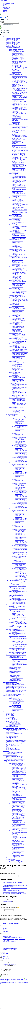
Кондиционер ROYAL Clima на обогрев (16, 687)
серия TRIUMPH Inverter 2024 (19, 97)
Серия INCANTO (16, 705)
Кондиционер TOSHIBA (15, 249)
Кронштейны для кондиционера (14, 742)
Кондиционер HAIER (14, 266)
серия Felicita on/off (17, 108)
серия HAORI (15, 251)
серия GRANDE (16, 122)
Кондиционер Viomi (14, 304)
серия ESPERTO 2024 (17, 614)
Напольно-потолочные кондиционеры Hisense (15, 680)
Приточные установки (11, 753)
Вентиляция (6, 751)
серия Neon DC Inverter (18, 310)
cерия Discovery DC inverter (19, 185)
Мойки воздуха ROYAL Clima (16, 701)
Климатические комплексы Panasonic (15, 759)
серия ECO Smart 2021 (17, 200)
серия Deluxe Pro (19, 438)
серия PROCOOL (16, 214)
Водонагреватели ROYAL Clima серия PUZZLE (18, 805)
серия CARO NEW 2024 (18, 588)
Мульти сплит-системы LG (19, 437)
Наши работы (6, 8)
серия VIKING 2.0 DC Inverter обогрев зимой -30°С (19, 158)
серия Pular (18, 430)
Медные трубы (10, 744)
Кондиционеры (7, 36)
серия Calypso (15, 584)
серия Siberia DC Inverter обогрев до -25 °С (18, 328)
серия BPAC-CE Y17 (17, 594)
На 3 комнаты (12, 462)
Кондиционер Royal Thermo (16, 350)
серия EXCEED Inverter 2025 (19, 349)
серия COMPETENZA (17, 642)
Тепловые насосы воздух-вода (10, 692)
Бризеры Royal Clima (11, 721)
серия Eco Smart (19, 460)
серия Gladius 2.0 (16, 779)
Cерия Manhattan (16, 598)
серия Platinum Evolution (21, 461)
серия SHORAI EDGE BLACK (20, 250)
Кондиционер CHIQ (14, 288)
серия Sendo (15, 245)
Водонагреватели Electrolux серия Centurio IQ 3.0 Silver (19, 773)
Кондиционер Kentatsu (14, 383)
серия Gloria (15, 111)
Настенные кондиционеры (13, 47)
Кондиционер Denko (14, 219)
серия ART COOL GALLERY (19, 212)
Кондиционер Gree (14, 50)
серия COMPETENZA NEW (19, 646)
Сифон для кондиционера (12, 730)
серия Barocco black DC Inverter (20, 352)
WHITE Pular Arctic (17, 63)
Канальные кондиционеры (13, 629)
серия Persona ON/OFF (17, 322)
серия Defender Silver (20, 458)
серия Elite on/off (16, 371)
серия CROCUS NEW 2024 (19, 603)
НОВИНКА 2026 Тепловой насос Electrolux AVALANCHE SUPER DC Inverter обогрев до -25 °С (20, 149)
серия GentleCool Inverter (18, 362)
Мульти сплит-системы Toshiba (20, 454)
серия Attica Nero (19, 421)
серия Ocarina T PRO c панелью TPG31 (17, 367)
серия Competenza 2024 (18, 615)
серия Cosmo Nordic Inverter (19, 281)
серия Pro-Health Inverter (18, 410)
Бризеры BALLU (10, 718)
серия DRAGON (16, 607)
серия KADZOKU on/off (18, 380)
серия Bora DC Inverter (17, 54)
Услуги (5, 4)
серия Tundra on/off (17, 277)
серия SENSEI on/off (17, 381)
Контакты (5, 11)
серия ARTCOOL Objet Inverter (20, 204)
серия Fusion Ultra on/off (18, 170)
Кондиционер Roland (14, 338)
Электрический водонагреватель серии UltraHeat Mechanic (18, 851)
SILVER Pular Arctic (17, 66)
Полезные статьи (7, 901)
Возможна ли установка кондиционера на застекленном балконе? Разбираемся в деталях (15, 892)
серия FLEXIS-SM (19, 449)
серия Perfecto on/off (17, 358)
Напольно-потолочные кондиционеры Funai (15, 667)
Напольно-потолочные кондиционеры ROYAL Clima (16, 657)
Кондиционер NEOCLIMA (16, 407)
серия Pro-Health (16, 412)
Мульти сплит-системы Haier (19, 445)
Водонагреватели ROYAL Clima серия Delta (18, 808)
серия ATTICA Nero (17, 112)
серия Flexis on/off (16, 276)
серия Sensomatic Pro (17, 795)
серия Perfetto (18, 423)
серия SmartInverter (17, 799)
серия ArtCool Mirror (20, 441)
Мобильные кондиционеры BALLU (18, 591)
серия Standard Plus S (20, 444)
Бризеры (5, 711)
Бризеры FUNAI (10, 715)
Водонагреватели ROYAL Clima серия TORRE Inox (18, 822)
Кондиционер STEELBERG (16, 295)
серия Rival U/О (16, 794)
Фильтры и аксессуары (12, 726)
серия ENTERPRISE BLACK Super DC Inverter (19, 137)
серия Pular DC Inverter (18, 51)
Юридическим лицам (8, 3)
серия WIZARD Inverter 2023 (19, 339)
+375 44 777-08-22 (4, 30)
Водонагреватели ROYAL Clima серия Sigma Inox (18, 816)
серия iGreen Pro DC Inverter (19, 180)
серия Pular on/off (16, 72)
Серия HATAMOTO (17, 699)
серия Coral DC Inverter (18, 268)
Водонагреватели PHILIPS (16, 830)
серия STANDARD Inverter (19, 403)
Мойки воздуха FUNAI (15, 698)
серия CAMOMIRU (17, 600)
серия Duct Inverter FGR (18, 649)
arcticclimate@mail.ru (5, 958)
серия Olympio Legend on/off (19, 195)
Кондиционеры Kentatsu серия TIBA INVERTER (19, 387)
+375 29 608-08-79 (4, 33)
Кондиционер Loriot (14, 307)
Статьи (5, 899)
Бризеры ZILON (10, 713)
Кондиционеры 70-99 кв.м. (13, 45)
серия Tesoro (15, 590)
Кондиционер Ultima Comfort (16, 346)
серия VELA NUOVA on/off (19, 114)
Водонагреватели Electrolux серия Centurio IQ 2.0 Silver (19, 768)
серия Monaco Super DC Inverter (20, 126)
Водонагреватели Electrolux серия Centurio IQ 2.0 (19, 765)
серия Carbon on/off (17, 331)
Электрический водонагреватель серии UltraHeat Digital (18, 847)
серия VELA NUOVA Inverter (19, 96)
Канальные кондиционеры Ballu (17, 630)
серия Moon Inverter (17, 302)
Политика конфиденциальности (8, 980)
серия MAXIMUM (16, 707)
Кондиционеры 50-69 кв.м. (13, 43)
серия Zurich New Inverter (18, 335)
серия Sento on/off (16, 218)
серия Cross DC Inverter (18, 306)
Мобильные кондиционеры (13, 580)
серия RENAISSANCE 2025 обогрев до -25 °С (19, 102)
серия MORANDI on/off (18, 293)
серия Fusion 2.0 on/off (17, 166)
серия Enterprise (19, 434)
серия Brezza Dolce (14, 722)
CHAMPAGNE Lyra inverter (19, 61)
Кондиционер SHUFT (14, 343)
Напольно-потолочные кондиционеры (16, 655)
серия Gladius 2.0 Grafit (18, 780)
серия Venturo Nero (19, 419)
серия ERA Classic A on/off (18, 238)
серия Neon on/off (16, 314)
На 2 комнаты (12, 415)
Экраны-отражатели (11, 737)
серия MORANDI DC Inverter (19, 291)
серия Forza (15, 375)
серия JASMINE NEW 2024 (19, 602)
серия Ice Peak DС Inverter (18, 184)
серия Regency (15, 793)
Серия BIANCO (16, 703)
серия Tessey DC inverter (18, 174)
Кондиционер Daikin (14, 256)
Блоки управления (10, 732)
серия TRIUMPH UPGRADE (19, 109)
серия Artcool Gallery (20, 440)
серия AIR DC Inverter (17, 325)
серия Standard (18, 442)
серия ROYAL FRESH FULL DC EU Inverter (19, 86)
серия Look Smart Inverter (18, 201)
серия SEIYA (15, 253)
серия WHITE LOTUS (17, 220)
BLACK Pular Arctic (17, 65)
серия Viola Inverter (17, 285)
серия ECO (15, 208)
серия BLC (14, 632)
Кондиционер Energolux (15, 333)
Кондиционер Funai (14, 376)
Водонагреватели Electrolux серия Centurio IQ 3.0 (19, 770)
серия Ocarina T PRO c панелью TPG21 (17, 364)
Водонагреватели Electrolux (16, 763)
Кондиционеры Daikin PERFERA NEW (17, 263)
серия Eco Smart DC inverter (19, 176)
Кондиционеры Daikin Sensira (19, 265)
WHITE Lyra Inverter (17, 62)
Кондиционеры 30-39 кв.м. (13, 40)
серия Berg (14, 345)
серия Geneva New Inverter (18, 334)
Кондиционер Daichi (14, 323)
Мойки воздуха (10, 696)
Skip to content (3, 0)
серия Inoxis (15, 782)
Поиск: (2, 22)
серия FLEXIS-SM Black (21, 450)
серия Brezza (12, 725)
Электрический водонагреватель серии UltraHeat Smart (18, 855)
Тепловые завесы (10, 859)
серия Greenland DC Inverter (19, 189)
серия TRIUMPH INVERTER (19, 226)
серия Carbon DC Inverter (18, 326)
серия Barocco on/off (17, 357)
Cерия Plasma (15, 411)
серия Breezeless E (16, 319)
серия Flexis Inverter (17, 269)
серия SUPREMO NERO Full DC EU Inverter (19, 83)
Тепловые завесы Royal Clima (16, 862)
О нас (4, 6)
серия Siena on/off (16, 360)
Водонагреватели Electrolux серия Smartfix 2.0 (19, 797)
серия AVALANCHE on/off (19, 169)
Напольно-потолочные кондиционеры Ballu (15, 672)
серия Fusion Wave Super (18, 128)
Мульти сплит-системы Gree (19, 426)
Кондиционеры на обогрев (10, 682)
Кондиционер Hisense (14, 231)
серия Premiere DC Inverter (18, 308)
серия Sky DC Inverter (17, 311)
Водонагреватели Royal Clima (16, 803)
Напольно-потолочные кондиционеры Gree (15, 676)
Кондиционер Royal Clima (15, 74)
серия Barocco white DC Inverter (20, 353)
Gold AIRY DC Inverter (17, 57)
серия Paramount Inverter (18, 318)
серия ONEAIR (13, 719)
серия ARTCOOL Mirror (18, 207)
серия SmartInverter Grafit (18, 801)
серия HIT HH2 (16, 228)
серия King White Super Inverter (20, 300)
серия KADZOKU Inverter (18, 377)
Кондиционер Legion (14, 372)
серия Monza (15, 373)
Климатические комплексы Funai (14, 756)
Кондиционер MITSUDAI (15, 215)
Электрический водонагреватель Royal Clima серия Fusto (19, 828)
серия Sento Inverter (17, 216)
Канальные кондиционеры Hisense (18, 652)
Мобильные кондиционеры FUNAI (18, 599)
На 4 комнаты (12, 508)
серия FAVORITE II (17, 342)
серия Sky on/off (16, 315)
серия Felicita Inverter (17, 95)
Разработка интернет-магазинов (12, 979)
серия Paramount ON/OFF (18, 320)
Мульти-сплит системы (12, 414)
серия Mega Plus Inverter (18, 205)
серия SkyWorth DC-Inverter (19, 127)
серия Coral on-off (16, 279)
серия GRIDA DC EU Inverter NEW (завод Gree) (19, 105)
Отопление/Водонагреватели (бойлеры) (13, 760)
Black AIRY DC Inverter (18, 55)
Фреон (7, 747)
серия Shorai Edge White (21, 456)
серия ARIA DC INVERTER (19, 93)
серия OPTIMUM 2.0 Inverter (19, 76)
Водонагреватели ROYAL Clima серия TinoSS (18, 819)
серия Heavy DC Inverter (18, 653)
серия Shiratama (16, 246)
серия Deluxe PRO (16, 203)
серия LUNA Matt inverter (18, 283)
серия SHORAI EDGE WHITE (19, 254)
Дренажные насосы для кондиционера (16, 740)
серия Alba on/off (16, 303)
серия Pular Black (19, 429)
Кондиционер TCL (14, 361)
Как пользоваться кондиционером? (12, 890)
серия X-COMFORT (17, 247)
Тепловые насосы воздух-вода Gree (15, 694)
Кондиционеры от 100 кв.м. (13, 46)
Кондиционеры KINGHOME (16, 280)
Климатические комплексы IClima (14, 757)
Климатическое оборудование (10, 695)
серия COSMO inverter (17, 287)
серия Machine (15, 674)
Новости (5, 10)
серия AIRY (18, 427)
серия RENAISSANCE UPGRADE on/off (18, 116)
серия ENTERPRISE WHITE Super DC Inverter (19, 140)
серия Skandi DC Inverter (18, 162)
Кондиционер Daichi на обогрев (14, 691)
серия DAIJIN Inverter (17, 379)
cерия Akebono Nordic (17, 241)
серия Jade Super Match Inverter (19, 270)
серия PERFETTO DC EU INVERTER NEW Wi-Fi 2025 (19, 91)
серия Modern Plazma (17, 709)
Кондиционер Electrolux (15, 124)
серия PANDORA (16, 118)
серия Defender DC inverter (18, 181)
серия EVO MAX (16, 199)
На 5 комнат (12, 550)
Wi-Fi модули (15, 123)
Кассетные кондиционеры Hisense (17, 626)
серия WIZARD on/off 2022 (19, 341)
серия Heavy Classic (17, 628)
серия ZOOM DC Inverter (18, 235)
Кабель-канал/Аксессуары (12, 745)
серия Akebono (15, 242)
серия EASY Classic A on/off (19, 237)
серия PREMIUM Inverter (18, 399)
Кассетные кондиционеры (12, 605)
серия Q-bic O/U (16, 791)
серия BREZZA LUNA (15, 724)
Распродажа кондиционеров (16, 49)
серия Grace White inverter (18, 289)
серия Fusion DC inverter (18, 164)
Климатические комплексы (10, 755)
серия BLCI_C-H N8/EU (18, 621)
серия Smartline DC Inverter (19, 135)
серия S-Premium (16, 243)
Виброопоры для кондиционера (14, 733)
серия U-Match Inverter (17, 651)
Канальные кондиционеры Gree (17, 648)
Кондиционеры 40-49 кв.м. (13, 42)
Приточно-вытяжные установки (14, 752)
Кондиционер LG (13, 197)
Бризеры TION (10, 714)
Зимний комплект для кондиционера (15, 741)
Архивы (2, 910)
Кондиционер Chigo (14, 297)
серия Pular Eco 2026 (17, 53)
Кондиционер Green (14, 224)
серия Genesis (15, 227)
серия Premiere (15, 312)
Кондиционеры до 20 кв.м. (13, 38)
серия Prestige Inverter (17, 284)
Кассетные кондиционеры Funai (17, 606)
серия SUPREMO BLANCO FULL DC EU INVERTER (19, 80)
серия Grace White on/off (18, 292)
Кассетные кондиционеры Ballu (17, 619)
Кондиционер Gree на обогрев (13, 683)
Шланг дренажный (11, 748)
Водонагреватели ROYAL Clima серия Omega (18, 814)
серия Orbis (15, 592)
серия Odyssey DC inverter (18, 183)
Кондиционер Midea (14, 316)
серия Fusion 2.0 (19, 435)
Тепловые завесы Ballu (15, 860)
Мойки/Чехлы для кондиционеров (14, 738)
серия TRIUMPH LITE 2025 (19, 107)
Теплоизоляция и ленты (12, 736)
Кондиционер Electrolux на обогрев (15, 684)
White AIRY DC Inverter (18, 58)
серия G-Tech (15, 70)
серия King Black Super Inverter (20, 299)
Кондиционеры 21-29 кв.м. (13, 39)
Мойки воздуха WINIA (15, 706)
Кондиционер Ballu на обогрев (14, 688)
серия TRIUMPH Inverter (21, 425)
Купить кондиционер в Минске (11, 923)
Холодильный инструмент (12, 749)
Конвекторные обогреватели (13, 857)
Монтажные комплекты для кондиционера (17, 729)
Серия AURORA (16, 702)
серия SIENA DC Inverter (18, 356)
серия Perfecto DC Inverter (18, 354)
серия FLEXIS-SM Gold (21, 452)
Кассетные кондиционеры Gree (17, 622)
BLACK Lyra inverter (17, 59)
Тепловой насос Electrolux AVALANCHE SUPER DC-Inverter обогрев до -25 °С (19, 154)
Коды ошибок (6, 7)
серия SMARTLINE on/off (18, 168)
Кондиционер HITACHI (15, 239)
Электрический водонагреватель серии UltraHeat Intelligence (18, 842)
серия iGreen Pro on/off (17, 191)
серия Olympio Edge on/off (18, 193)
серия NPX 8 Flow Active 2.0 (19, 787)
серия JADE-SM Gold (20, 453)
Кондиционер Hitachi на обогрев (14, 686)
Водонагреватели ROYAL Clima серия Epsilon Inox (18, 811)
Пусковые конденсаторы (12, 734)
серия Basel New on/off (17, 337)
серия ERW (12, 717)
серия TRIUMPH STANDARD (19, 230)
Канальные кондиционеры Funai (17, 633)
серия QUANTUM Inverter (18, 272)
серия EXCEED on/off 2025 (19, 348)
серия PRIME (15, 710)
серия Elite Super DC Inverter (19, 165)
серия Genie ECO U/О (17, 778)
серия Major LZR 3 (16, 783)
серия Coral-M (18, 448)
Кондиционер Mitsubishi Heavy (17, 398)
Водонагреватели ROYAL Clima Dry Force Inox (18, 824)
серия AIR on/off (16, 330)
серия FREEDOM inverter (18, 296)
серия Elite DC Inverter (17, 369)
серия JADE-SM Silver (20, 446)
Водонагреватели (10, 761)
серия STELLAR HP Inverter (19, 273)
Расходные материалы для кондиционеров (14, 728)
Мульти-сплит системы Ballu (19, 457)
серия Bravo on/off (16, 192)
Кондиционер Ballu (14, 173)
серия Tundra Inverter (17, 274)
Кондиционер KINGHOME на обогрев (16, 690)
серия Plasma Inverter (17, 408)
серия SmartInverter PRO (18, 802)
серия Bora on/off (16, 73)
